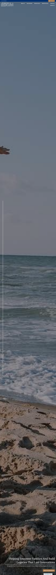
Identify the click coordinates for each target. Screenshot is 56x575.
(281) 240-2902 (4, 0)
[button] (23, 3)
